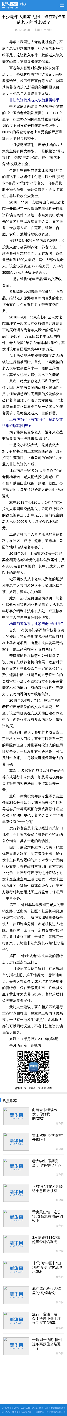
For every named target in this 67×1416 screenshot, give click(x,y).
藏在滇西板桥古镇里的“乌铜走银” (46, 1290)
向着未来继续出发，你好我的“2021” (44, 1114)
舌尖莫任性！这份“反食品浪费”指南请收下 (47, 1216)
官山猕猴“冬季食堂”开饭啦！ (47, 1137)
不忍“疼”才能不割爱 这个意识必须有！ (47, 1188)
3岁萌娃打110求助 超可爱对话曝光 (46, 1239)
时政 (23, 3)
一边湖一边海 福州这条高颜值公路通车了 (47, 1344)
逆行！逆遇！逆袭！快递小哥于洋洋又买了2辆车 (46, 1318)
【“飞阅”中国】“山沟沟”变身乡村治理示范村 (47, 1267)
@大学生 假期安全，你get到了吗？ (47, 1163)
